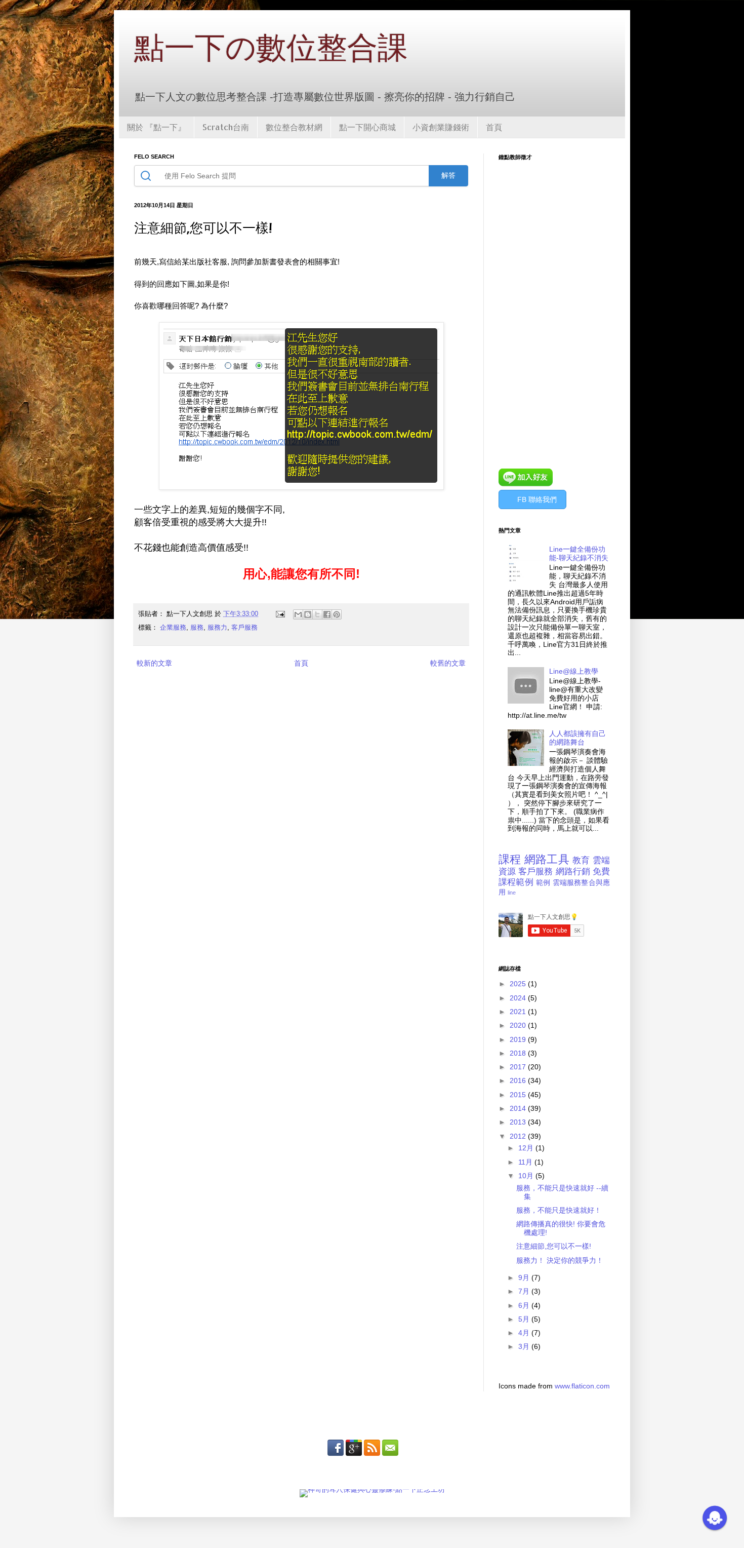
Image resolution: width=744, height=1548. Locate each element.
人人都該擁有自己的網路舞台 (577, 737)
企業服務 (173, 627)
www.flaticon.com (582, 1386)
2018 (519, 1053)
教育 (581, 860)
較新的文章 (154, 663)
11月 (526, 1162)
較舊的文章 (448, 663)
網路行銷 (573, 871)
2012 (519, 1136)
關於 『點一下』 (156, 127)
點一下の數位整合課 (271, 46)
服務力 (217, 627)
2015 (519, 1095)
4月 (524, 1333)
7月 (524, 1291)
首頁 (494, 127)
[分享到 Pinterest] (337, 614)
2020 (519, 1025)
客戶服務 (244, 627)
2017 (519, 1067)
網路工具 (546, 859)
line (512, 892)
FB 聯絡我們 (537, 499)
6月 (524, 1305)
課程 (510, 859)
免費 (601, 871)
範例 (543, 882)
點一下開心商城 (367, 127)
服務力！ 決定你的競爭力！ (559, 1260)
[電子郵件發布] (280, 613)
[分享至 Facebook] (327, 614)
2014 (519, 1108)
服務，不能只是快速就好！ (558, 1210)
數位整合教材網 (294, 127)
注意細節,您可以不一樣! (553, 1246)
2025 (519, 984)
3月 (524, 1346)
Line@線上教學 (573, 671)
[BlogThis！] (308, 614)
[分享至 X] (317, 614)
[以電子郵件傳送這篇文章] (298, 614)
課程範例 (516, 882)
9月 (524, 1277)
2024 (519, 998)
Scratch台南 (225, 127)
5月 (524, 1319)
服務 (196, 627)
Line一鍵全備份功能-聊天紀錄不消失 (578, 553)
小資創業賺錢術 (440, 127)
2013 (519, 1122)
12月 (526, 1148)
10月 (526, 1176)
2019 (519, 1039)
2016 (519, 1080)
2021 (519, 1012)
